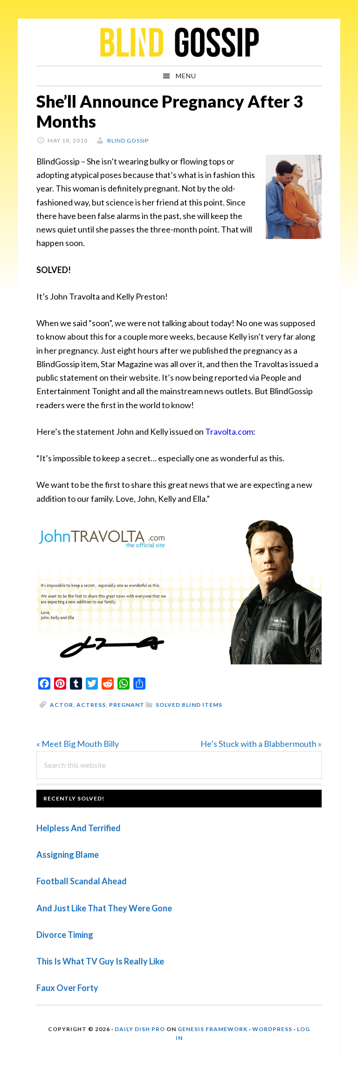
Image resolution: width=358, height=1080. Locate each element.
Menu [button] (186, 76)
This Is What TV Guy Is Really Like (100, 961)
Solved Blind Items (189, 704)
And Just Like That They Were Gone (104, 908)
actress (91, 704)
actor (61, 704)
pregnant (127, 704)
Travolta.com (229, 431)
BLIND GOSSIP (179, 42)
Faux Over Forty (67, 988)
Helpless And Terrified (78, 828)
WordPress (272, 1028)
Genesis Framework (213, 1028)
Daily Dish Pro (140, 1028)
